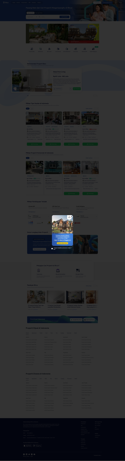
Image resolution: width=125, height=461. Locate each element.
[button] (62, 230)
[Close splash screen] (72, 217)
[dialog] (62, 230)
